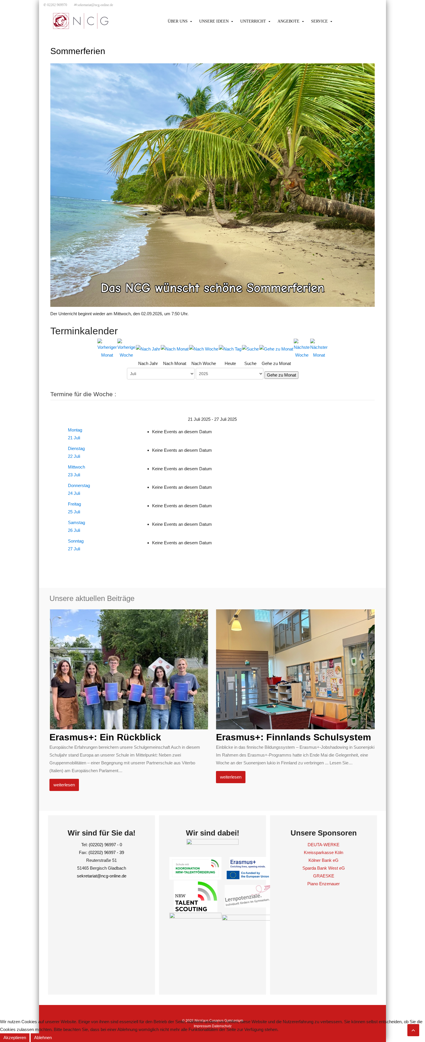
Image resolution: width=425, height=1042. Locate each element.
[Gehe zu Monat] (276, 348)
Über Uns (178, 21)
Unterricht (253, 21)
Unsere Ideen (214, 21)
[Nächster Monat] (319, 348)
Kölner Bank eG (323, 860)
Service (319, 21)
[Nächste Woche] (302, 348)
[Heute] (230, 348)
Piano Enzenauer (323, 883)
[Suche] (250, 348)
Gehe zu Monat (281, 374)
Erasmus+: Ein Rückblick (105, 737)
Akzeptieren (14, 1037)
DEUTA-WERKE (323, 844)
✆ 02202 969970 (55, 5)
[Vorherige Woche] (126, 348)
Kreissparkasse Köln (323, 852)
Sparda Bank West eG (323, 868)
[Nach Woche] (203, 348)
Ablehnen (43, 1037)
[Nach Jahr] (148, 348)
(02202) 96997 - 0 (105, 844)
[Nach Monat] (175, 348)
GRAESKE (323, 875)
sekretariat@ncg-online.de (93, 5)
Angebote (289, 21)
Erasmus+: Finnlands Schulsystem (293, 737)
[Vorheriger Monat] (107, 348)
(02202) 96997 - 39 (106, 852)
